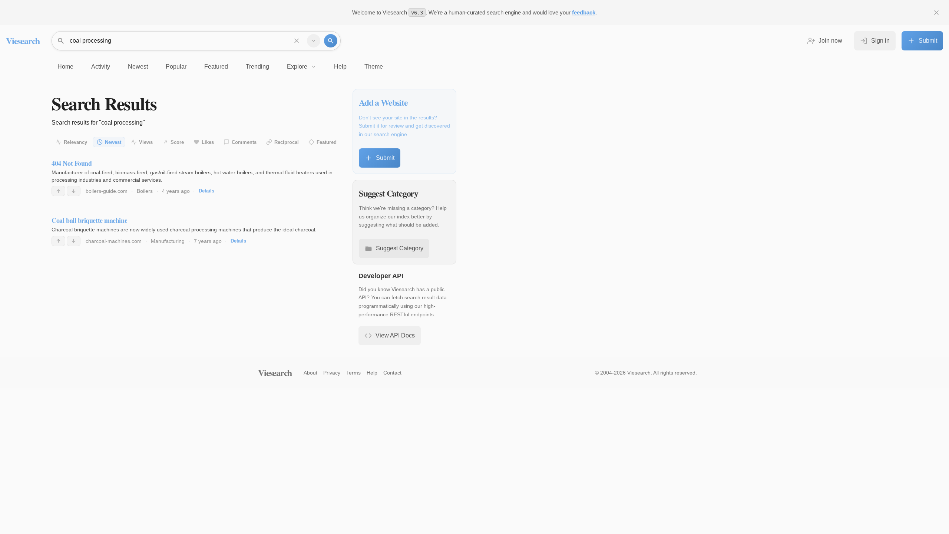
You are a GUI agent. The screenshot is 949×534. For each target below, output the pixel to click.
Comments (244, 142)
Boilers (145, 191)
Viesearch (23, 40)
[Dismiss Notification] (936, 12)
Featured (327, 142)
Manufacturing (168, 241)
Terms (353, 373)
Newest (113, 142)
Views (146, 142)
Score (177, 142)
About (310, 373)
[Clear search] (296, 40)
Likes (208, 142)
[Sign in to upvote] (58, 191)
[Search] (330, 40)
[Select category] (313, 40)
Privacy (331, 373)
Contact (392, 373)
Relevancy (75, 142)
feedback (583, 12)
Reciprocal (286, 142)
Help (372, 373)
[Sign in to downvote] (73, 191)
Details (206, 191)
